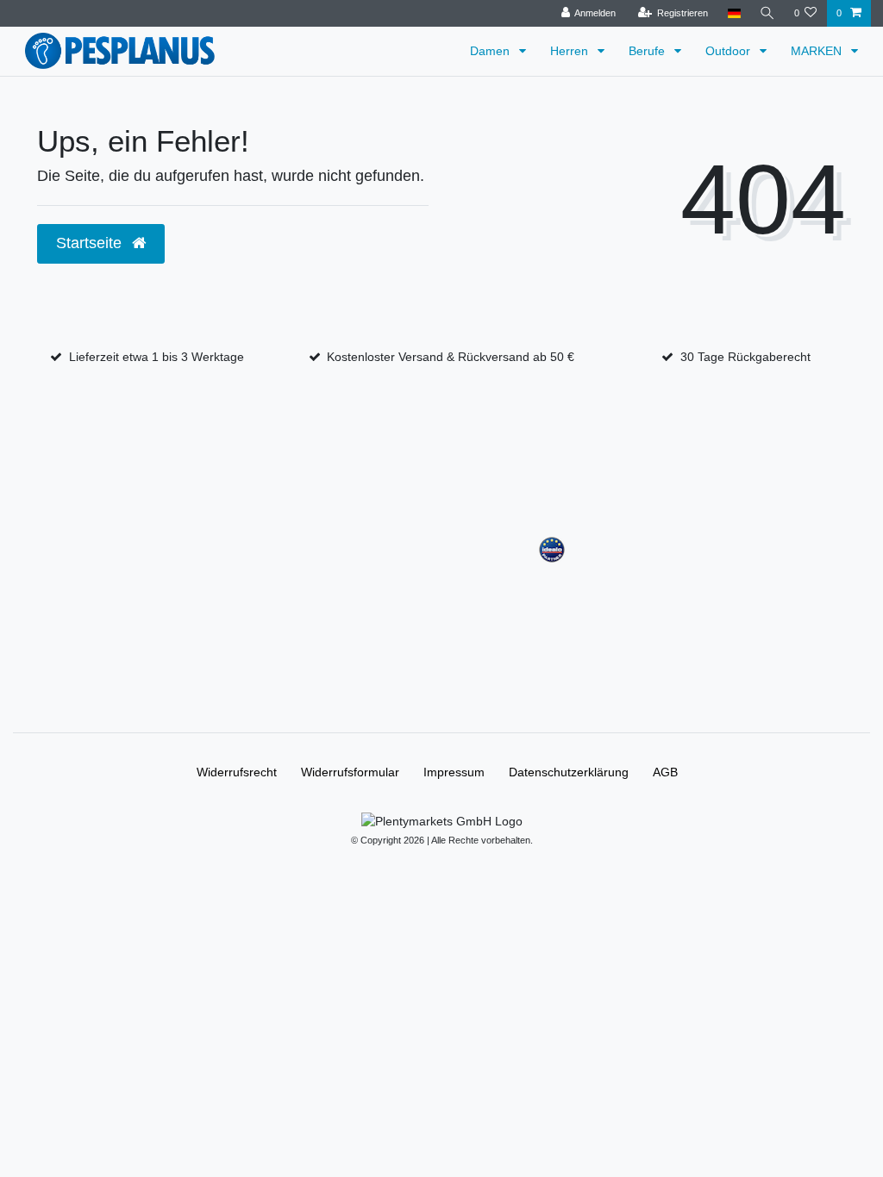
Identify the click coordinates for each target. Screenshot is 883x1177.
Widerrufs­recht (237, 772)
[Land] (733, 13)
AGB (665, 772)
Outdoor (729, 51)
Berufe (648, 51)
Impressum (454, 772)
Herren (571, 51)
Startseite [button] (91, 243)
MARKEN (818, 51)
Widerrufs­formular (350, 772)
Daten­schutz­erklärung (569, 772)
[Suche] (767, 13)
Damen (491, 51)
